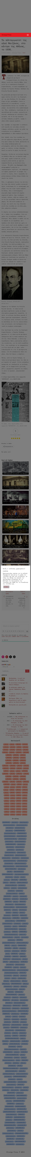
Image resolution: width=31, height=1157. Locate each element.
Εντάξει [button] (6, 586)
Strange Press (6, 35)
